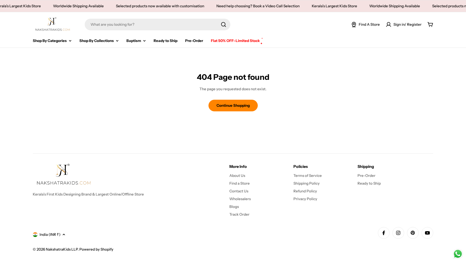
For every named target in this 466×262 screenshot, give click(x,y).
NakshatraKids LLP (62, 249)
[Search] (223, 24)
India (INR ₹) (50, 234)
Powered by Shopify (96, 249)
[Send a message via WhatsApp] (458, 254)
